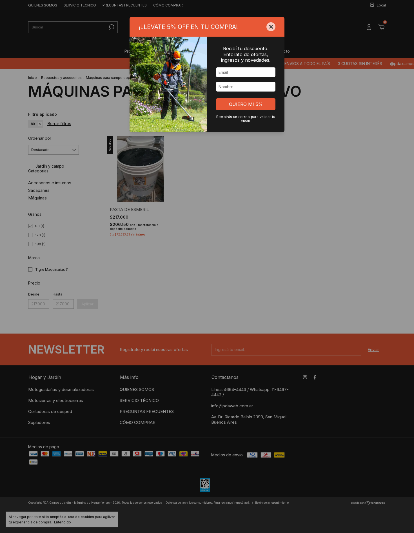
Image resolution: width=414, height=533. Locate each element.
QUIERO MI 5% (246, 104)
